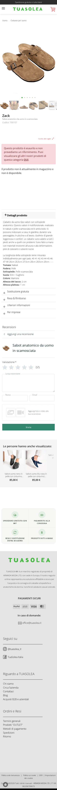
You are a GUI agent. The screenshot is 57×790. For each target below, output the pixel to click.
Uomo (4, 20)
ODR (41, 775)
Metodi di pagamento (14, 728)
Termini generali (12, 721)
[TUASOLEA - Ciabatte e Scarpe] (27, 9)
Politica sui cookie (29, 775)
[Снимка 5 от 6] (32, 97)
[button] (3, 9)
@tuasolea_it (14, 649)
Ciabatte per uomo (18, 20)
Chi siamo (8, 683)
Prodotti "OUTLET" (13, 724)
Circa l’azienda (10, 687)
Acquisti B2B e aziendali (16, 699)
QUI (26, 159)
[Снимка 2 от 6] (24, 97)
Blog (5, 695)
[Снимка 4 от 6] (30, 97)
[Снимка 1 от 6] (22, 97)
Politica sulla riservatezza (11, 775)
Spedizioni (8, 732)
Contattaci (8, 691)
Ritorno (7, 736)
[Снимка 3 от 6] (27, 97)
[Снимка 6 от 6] (35, 97)
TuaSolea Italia (15, 657)
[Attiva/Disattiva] (4, 216)
